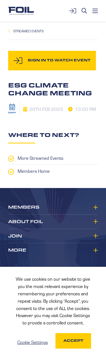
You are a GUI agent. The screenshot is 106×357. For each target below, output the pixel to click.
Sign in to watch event (59, 60)
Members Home (34, 171)
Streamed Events (28, 31)
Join (15, 236)
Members (23, 207)
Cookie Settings (32, 342)
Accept (73, 340)
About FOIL (25, 222)
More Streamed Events (40, 158)
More (17, 250)
